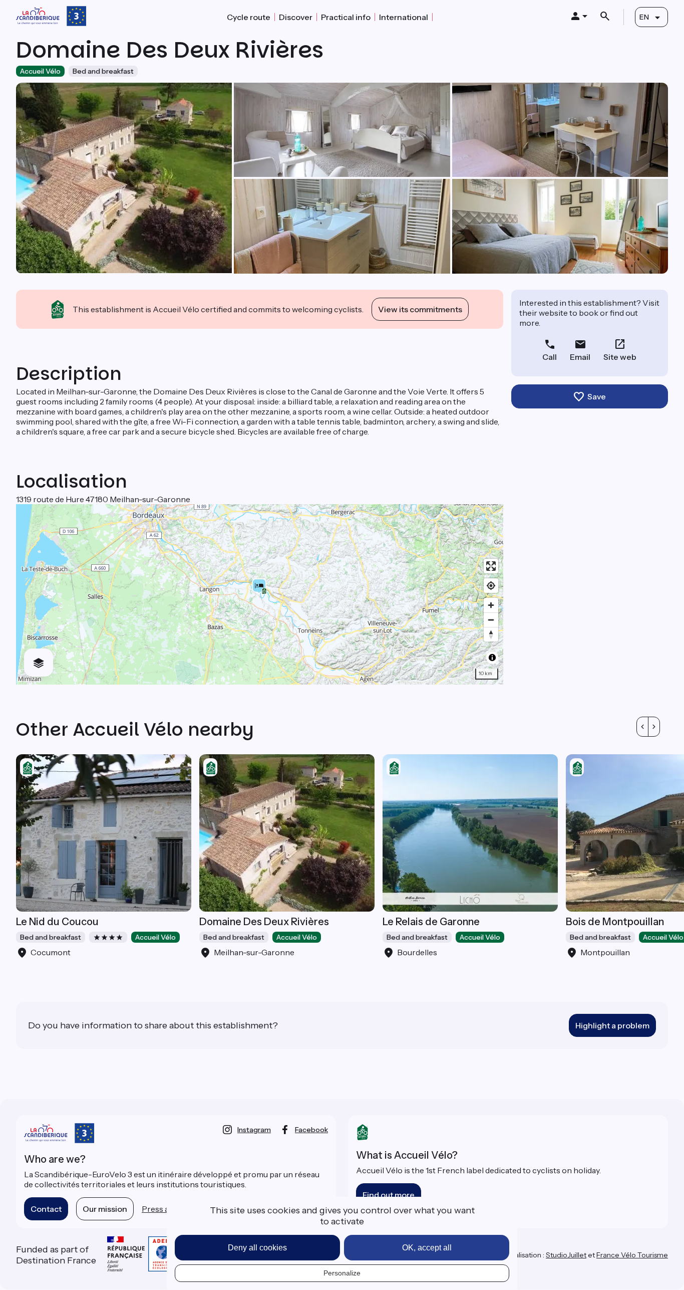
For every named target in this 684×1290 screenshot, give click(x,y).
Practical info (346, 17)
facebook (311, 1129)
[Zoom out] (491, 619)
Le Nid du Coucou (57, 922)
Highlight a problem (612, 1025)
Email (580, 357)
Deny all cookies (257, 1247)
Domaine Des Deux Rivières (264, 922)
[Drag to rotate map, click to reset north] (491, 634)
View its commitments (420, 309)
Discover (295, 17)
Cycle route (248, 17)
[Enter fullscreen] (491, 566)
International (403, 17)
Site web (619, 357)
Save (596, 396)
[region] (259, 594)
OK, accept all (427, 1247)
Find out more (389, 1195)
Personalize (342, 1273)
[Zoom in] (491, 605)
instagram (254, 1129)
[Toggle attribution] (492, 658)
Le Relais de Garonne (431, 922)
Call (549, 357)
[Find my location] (491, 585)
